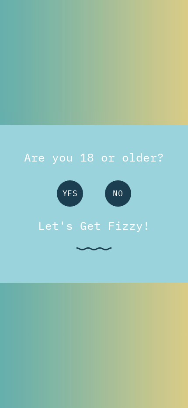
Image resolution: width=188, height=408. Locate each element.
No (118, 193)
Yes (70, 193)
